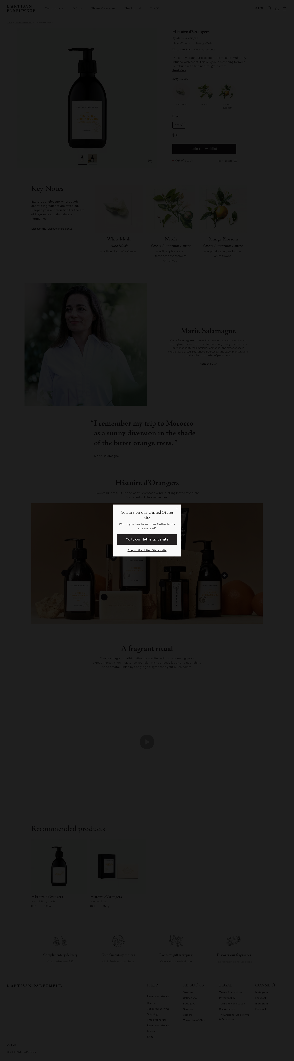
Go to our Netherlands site (147, 539)
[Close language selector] (177, 509)
